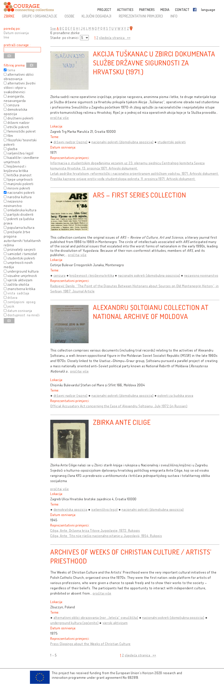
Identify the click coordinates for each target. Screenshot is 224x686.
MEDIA (164, 9)
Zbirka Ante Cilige (122, 422)
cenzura (60, 275)
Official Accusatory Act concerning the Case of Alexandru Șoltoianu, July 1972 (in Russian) (118, 406)
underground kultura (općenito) (74, 623)
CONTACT (182, 9)
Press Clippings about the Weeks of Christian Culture (90, 644)
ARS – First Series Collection (139, 194)
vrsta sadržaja (18, 293)
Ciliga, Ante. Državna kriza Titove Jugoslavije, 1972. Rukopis (95, 530)
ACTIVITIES (125, 9)
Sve (53, 28)
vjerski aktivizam (115, 623)
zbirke (9, 16)
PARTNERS (147, 9)
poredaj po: (12, 28)
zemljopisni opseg (21, 302)
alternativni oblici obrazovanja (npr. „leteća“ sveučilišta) (96, 617)
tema (11, 70)
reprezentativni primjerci (141, 16)
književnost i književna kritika (92, 275)
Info (173, 16)
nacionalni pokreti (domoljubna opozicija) (122, 142)
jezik (10, 306)
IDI (31, 65)
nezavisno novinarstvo (201, 275)
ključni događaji (96, 16)
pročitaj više (59, 118)
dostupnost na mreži (23, 315)
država (12, 297)
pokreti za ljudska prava (175, 395)
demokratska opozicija (71, 509)
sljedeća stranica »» (115, 37)
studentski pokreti (172, 142)
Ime (6, 37)
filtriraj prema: (14, 65)
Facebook (195, 9)
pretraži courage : (17, 45)
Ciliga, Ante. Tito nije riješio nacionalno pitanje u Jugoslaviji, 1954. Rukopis (106, 536)
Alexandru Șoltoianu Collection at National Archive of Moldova (151, 312)
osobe (69, 16)
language (208, 9)
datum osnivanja (19, 310)
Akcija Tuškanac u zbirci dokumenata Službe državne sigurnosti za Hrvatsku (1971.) (154, 62)
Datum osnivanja (16, 33)
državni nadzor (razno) (71, 142)
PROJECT (104, 9)
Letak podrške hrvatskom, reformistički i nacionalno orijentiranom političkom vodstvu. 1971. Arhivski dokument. (134, 173)
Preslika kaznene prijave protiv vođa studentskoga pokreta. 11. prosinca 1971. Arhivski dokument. (123, 179)
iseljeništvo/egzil (104, 509)
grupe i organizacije (39, 16)
